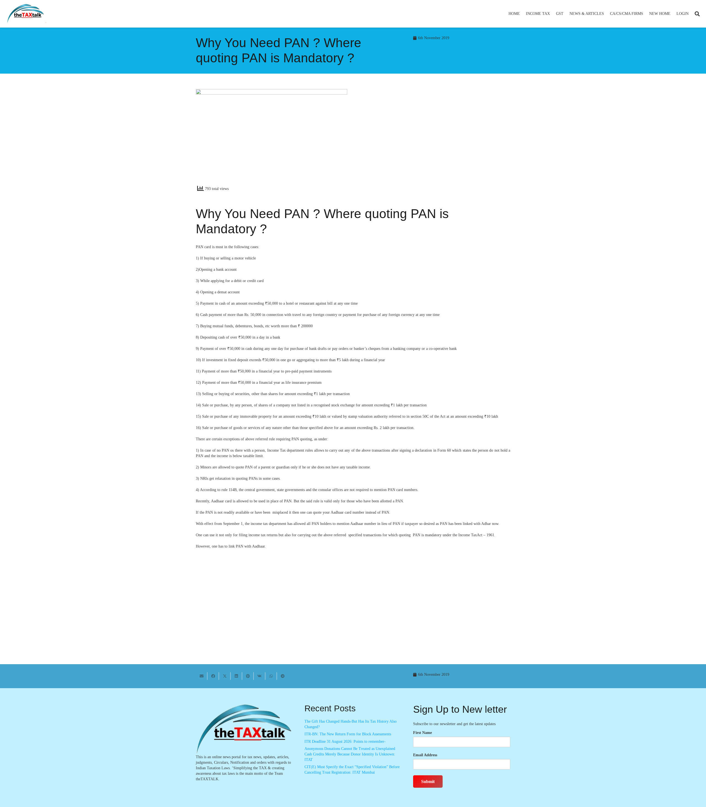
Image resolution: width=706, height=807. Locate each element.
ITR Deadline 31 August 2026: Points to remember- (345, 741)
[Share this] (213, 676)
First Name (422, 733)
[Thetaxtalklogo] (26, 14)
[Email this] (201, 676)
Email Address (425, 755)
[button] (552, 14)
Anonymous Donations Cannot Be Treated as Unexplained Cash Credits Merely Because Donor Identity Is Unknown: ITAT (349, 754)
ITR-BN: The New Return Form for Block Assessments (347, 734)
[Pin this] (248, 676)
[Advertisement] (434, 138)
